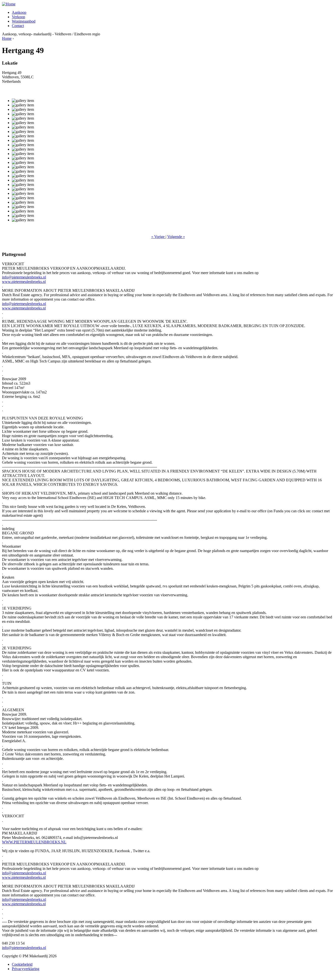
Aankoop (19, 12)
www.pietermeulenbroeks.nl (24, 281)
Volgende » (176, 237)
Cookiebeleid (22, 964)
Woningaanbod (23, 21)
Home (7, 38)
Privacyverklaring (25, 969)
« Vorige (158, 237)
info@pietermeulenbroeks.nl (24, 277)
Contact (18, 26)
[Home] (8, 4)
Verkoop (18, 17)
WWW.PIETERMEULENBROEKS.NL (34, 842)
